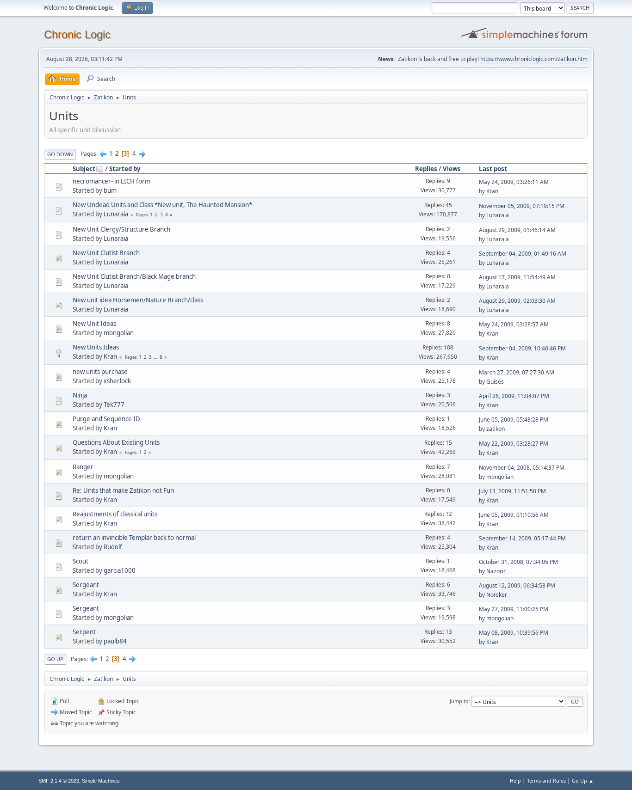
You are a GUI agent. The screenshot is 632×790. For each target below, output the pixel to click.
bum (110, 190)
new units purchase (100, 371)
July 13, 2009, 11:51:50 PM (512, 491)
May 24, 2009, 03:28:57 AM (514, 324)
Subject (84, 169)
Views (452, 169)
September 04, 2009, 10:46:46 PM (522, 348)
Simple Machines (101, 781)
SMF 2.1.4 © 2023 (58, 781)
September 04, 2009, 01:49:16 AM (522, 253)
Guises (495, 382)
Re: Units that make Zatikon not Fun (123, 490)
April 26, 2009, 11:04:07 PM (514, 396)
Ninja (80, 395)
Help (515, 780)
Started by (125, 169)
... (156, 357)
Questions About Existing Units (116, 442)
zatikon (495, 429)
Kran (492, 191)
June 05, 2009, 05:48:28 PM (513, 419)
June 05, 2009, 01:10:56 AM (514, 515)
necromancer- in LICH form (111, 181)
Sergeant (86, 585)
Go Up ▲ (583, 780)
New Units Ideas (96, 347)
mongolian (119, 333)
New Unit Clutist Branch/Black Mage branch (134, 276)
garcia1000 (120, 570)
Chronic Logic (77, 34)
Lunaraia (116, 214)
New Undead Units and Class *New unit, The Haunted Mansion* (162, 205)
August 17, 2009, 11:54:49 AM (517, 277)
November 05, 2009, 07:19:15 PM (521, 206)
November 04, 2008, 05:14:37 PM (521, 468)
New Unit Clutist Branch (106, 253)
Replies (426, 169)
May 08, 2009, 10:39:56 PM (513, 633)
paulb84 (115, 641)
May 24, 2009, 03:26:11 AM (514, 182)
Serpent (84, 632)
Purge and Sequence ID (106, 419)
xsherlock (117, 381)
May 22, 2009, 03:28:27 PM (513, 443)
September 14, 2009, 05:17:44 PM (522, 538)
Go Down (60, 154)
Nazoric (496, 571)
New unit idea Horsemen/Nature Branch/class (138, 300)
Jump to (459, 701)
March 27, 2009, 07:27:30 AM (516, 372)
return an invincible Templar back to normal (134, 537)
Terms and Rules (546, 780)
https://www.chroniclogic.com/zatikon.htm (534, 59)
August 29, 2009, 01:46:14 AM (517, 230)
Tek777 (114, 404)
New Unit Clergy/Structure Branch (121, 229)
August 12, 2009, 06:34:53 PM (517, 585)
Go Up (55, 658)
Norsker (496, 595)
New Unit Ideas (94, 323)
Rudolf (113, 547)
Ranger (83, 467)
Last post (493, 169)
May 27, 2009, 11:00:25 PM (513, 609)
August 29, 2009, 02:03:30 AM (517, 301)
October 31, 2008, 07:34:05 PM (518, 562)
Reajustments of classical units (115, 514)
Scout (80, 561)
